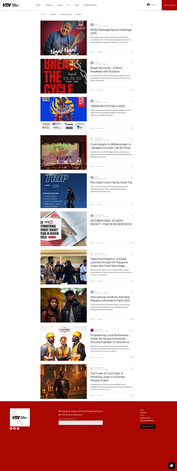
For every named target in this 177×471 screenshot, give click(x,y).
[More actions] (132, 25)
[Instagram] (18, 428)
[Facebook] (14, 428)
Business (53, 14)
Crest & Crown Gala (66, 14)
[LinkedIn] (11, 428)
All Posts (43, 14)
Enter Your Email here (66, 419)
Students (78, 14)
